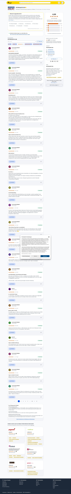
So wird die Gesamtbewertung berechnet (54, 33)
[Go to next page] (35, 401)
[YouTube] (55, 61)
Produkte (54, 481)
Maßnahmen (14, 407)
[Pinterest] (57, 61)
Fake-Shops (21, 481)
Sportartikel (59, 77)
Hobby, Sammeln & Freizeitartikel (51, 77)
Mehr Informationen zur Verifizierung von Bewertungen (26, 419)
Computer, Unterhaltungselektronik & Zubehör (34, 439)
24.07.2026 (16, 132)
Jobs (37, 485)
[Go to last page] (37, 401)
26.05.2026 (16, 111)
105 (32, 401)
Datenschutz (9, 492)
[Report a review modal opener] (41, 63)
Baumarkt (10, 455)
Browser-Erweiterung (5, 486)
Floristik (14, 455)
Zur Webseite (53, 58)
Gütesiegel (4, 481)
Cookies (14, 492)
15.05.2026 (16, 272)
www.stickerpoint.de (51, 51)
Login (54, 487)
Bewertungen (4, 484)
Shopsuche (21, 484)
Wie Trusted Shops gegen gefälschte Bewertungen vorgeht (20, 34)
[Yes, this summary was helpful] (40, 28)
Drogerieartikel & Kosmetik (32, 471)
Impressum (4, 492)
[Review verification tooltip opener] (25, 7)
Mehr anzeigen (50, 55)
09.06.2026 (16, 389)
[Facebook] (50, 61)
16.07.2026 (16, 225)
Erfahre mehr (32, 425)
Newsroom (38, 484)
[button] (59, 3)
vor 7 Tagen (16, 356)
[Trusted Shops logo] (10, 3)
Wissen (54, 486)
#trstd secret (4, 485)
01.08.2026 (16, 257)
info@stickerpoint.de (51, 52)
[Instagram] (54, 61)
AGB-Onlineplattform (26, 492)
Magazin (37, 481)
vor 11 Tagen (17, 242)
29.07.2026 (16, 190)
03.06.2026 (16, 308)
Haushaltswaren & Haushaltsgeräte (33, 442)
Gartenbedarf (19, 455)
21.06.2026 (16, 51)
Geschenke (10, 457)
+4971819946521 (50, 49)
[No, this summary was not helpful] (42, 28)
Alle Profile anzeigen (54, 85)
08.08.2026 (16, 325)
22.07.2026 (16, 372)
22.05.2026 (16, 169)
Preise (54, 484)
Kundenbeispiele (55, 485)
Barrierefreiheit (19, 492)
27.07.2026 (16, 340)
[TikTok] (52, 61)
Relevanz (40, 41)
